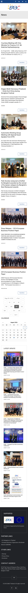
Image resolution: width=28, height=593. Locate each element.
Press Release (4, 288)
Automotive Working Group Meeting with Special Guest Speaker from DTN (11, 135)
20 (14, 302)
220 (19, 310)
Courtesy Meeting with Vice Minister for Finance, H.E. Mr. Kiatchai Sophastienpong (11, 45)
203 (5, 310)
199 (6, 306)
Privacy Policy (5, 556)
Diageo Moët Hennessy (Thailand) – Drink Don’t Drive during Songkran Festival (13, 91)
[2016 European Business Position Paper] (14, 260)
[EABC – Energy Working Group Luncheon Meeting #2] (13, 458)
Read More (22, 62)
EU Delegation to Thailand (8, 540)
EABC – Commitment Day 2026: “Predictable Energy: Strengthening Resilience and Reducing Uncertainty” (12, 396)
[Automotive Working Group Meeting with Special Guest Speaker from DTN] (14, 121)
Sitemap (4, 554)
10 (9, 302)
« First (18, 298)
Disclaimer (4, 558)
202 (22, 306)
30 (18, 302)
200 (11, 306)
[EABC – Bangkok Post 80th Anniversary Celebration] (13, 435)
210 (14, 310)
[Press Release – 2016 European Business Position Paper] (14, 216)
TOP (14, 577)
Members (3, 105)
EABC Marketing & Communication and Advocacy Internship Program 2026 (13, 495)
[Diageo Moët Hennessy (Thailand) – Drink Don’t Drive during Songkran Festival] (14, 76)
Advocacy (3, 58)
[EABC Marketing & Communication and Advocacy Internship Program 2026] (13, 484)
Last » (16, 314)
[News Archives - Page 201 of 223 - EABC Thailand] (14, 7)
